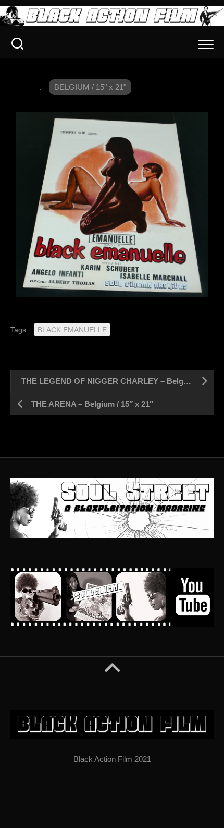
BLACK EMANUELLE (72, 330)
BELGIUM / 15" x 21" (90, 86)
